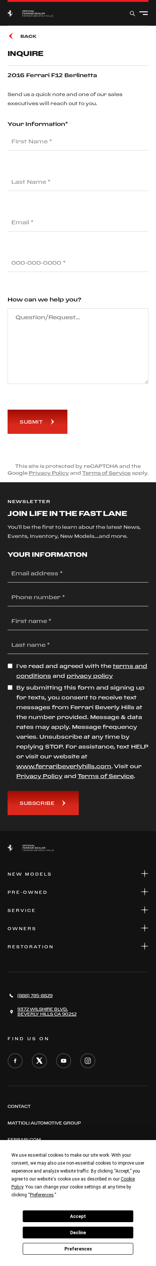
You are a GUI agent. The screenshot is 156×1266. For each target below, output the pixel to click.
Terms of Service (106, 472)
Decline (78, 1232)
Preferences (78, 1249)
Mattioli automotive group (44, 1123)
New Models (30, 874)
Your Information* (38, 124)
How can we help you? (44, 299)
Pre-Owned (28, 892)
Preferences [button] (42, 1195)
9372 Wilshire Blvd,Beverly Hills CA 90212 (46, 1011)
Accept (78, 1216)
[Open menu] (143, 13)
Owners (22, 928)
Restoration (31, 946)
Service (22, 910)
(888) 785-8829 (35, 995)
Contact (19, 1106)
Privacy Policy (49, 472)
